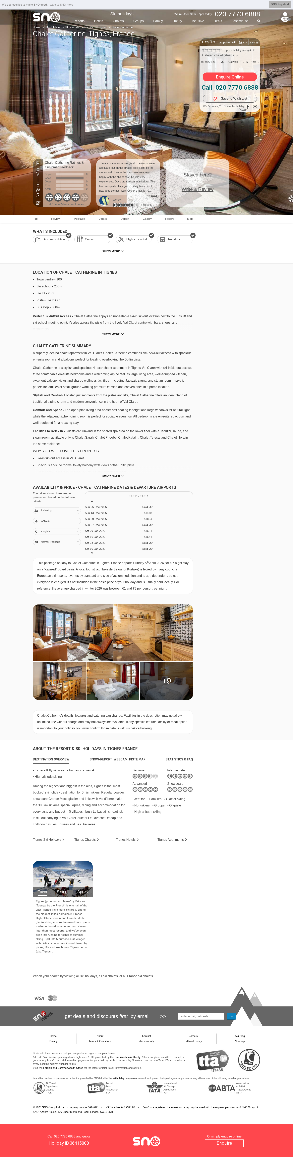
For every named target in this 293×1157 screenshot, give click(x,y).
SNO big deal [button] (280, 4)
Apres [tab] (82, 892)
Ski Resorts (72, 27)
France (89, 27)
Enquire (224, 1143)
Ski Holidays (52, 27)
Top (35, 218)
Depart (125, 218)
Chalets (118, 21)
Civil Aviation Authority (127, 1057)
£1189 (148, 512)
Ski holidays (122, 13)
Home (36, 27)
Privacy (53, 1041)
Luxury (177, 21)
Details (102, 218)
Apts (170, 839)
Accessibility (146, 1041)
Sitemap (240, 1041)
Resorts (79, 21)
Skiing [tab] (62, 892)
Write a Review (197, 189)
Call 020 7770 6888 (230, 87)
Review (55, 218)
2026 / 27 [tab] (138, 496)
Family (158, 21)
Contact (146, 1036)
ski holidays (88, 976)
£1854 (148, 518)
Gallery (147, 218)
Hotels (98, 21)
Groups (138, 21)
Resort (169, 218)
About (100, 1036)
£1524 (148, 530)
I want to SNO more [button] (60, 4)
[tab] (51, 759)
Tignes (102, 27)
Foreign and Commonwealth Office (63, 1067)
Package (79, 218)
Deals (218, 21)
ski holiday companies (125, 1078)
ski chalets (110, 976)
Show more (111, 334)
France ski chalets (140, 976)
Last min (240, 21)
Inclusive (198, 21)
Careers (193, 1036)
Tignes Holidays (47, 839)
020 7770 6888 (64, 1136)
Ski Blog (240, 1036)
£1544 (148, 536)
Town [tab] (42, 892)
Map (190, 218)
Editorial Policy (193, 1041)
